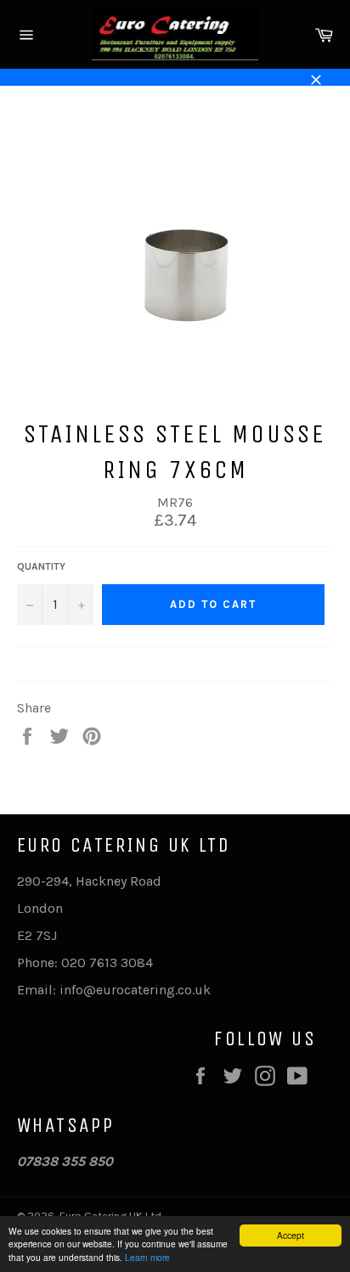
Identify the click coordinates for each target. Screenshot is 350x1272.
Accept (290, 1235)
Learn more (147, 1257)
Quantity (41, 566)
